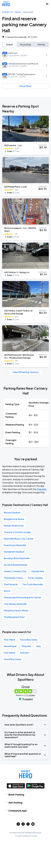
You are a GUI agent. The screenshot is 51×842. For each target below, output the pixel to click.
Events (9, 44)
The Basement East (14, 617)
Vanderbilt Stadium (14, 551)
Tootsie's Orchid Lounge (17, 532)
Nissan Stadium (12, 512)
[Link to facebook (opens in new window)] (18, 824)
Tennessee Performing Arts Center (22, 597)
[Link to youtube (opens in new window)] (33, 824)
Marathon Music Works (16, 610)
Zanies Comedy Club (15, 571)
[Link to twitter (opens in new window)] (28, 824)
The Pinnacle (11, 584)
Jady (38, 646)
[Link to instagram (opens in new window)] (23, 824)
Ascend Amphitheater (15, 564)
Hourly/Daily (25, 44)
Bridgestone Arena (14, 519)
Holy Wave (9, 639)
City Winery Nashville (15, 604)
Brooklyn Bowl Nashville (17, 558)
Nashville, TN (7, 12)
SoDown (24, 652)
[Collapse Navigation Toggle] (47, 3)
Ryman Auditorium (14, 525)
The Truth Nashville (32, 584)
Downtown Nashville (15, 545)
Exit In (7, 590)
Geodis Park (37, 571)
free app (41, 489)
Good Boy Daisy (29, 639)
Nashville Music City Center (18, 538)
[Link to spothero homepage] (25, 774)
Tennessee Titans (13, 577)
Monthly (41, 44)
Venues (18, 12)
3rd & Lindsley (35, 577)
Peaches (26, 646)
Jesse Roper (10, 646)
